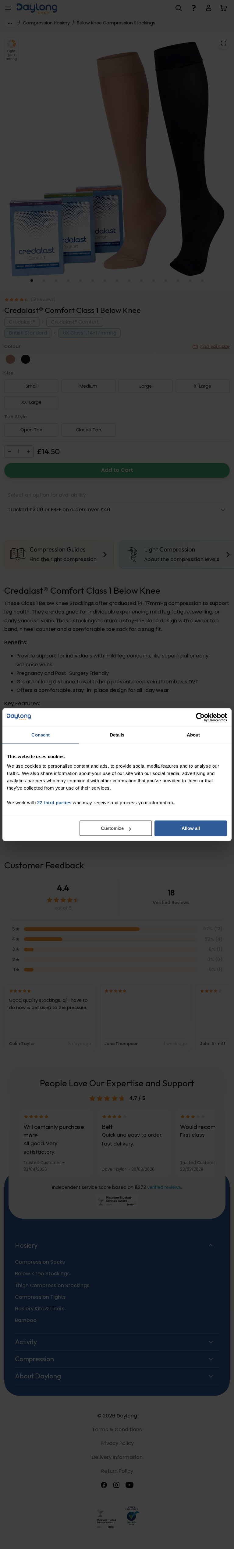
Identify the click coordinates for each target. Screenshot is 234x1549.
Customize (112, 828)
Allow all (191, 828)
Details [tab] (117, 734)
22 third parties (54, 802)
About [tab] (193, 734)
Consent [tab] (40, 734)
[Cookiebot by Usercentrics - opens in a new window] (200, 717)
